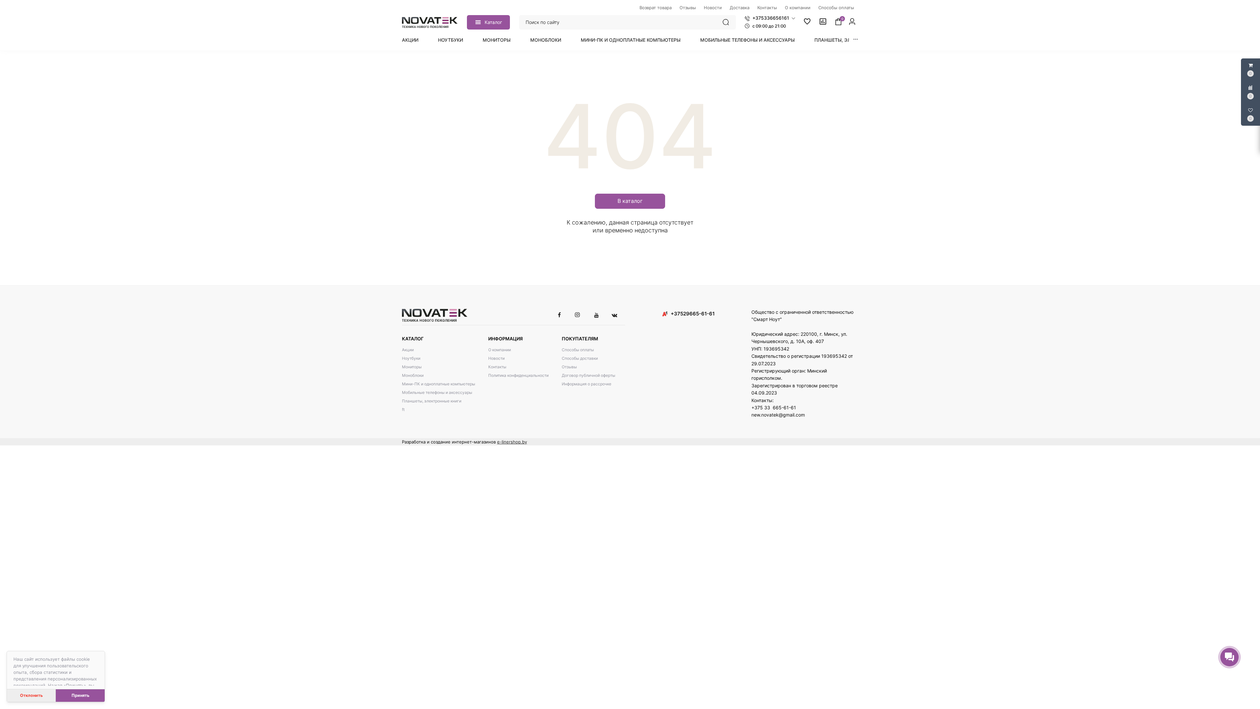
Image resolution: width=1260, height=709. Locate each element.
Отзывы (569, 366)
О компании (499, 349)
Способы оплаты (578, 349)
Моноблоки (545, 40)
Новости (496, 358)
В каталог (630, 201)
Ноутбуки (450, 40)
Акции (410, 40)
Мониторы (497, 40)
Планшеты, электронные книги (431, 400)
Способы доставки (580, 358)
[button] (770, 18)
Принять (80, 695)
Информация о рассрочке (586, 383)
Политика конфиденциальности (518, 375)
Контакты (497, 366)
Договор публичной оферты (588, 375)
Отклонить (31, 695)
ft (403, 409)
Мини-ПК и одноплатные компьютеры (631, 40)
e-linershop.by (512, 441)
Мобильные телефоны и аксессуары (747, 40)
